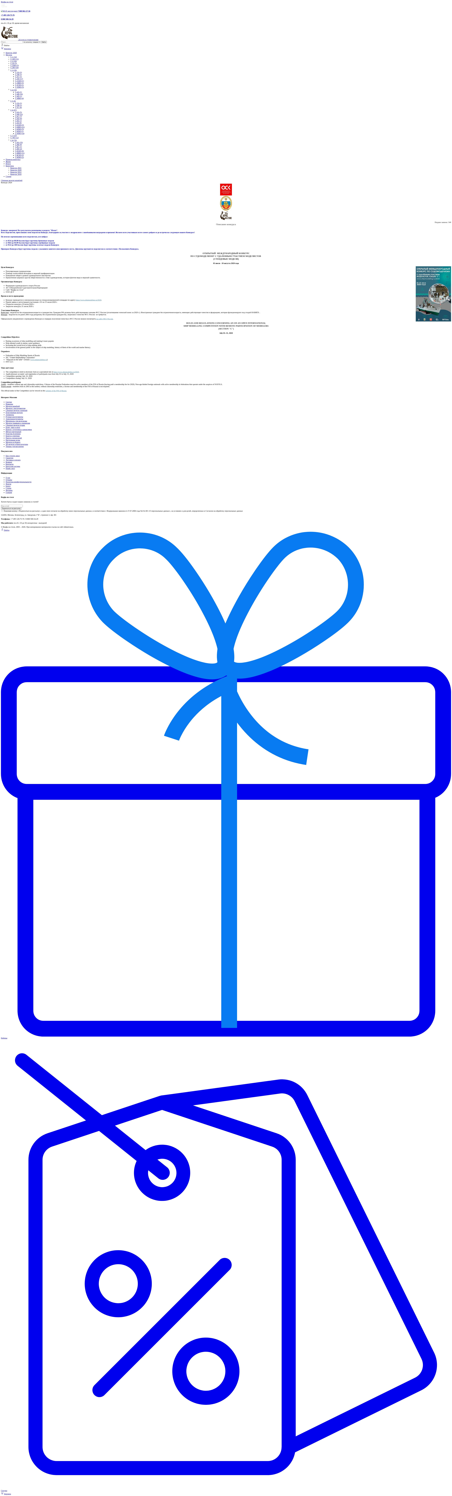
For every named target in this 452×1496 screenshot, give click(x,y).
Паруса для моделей (14, 438)
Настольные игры (13, 440)
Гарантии (9, 458)
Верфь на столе (7, 2)
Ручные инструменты (14, 417)
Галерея (9, 492)
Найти (44, 42)
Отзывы (9, 480)
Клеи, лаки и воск (13, 427)
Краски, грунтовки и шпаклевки (19, 430)
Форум (8, 484)
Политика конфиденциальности (18, 482)
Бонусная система (13, 466)
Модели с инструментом (15, 408)
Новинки (9, 404)
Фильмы (9, 490)
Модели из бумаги (13, 442)
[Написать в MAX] (9, 11)
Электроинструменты (14, 419)
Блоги (8, 486)
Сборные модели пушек (15, 425)
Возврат (9, 462)
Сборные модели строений (16, 410)
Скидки (9, 402)
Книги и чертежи (13, 436)
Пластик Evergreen (13, 434)
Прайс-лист (10, 468)
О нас (8, 478)
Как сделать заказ (13, 456)
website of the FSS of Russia (56, 391)
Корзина (7, 49)
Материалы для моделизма (16, 421)
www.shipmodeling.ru (39, 360)
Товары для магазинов (15, 446)
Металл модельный (13, 432)
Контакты (10, 464)
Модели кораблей (13, 406)
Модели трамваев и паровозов (18, 423)
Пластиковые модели (14, 413)
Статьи (8, 488)
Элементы (10, 415)
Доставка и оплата (13, 460)
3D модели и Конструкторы (17, 444)
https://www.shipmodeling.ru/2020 (88, 300)
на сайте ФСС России (104, 319)
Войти (6, 530)
